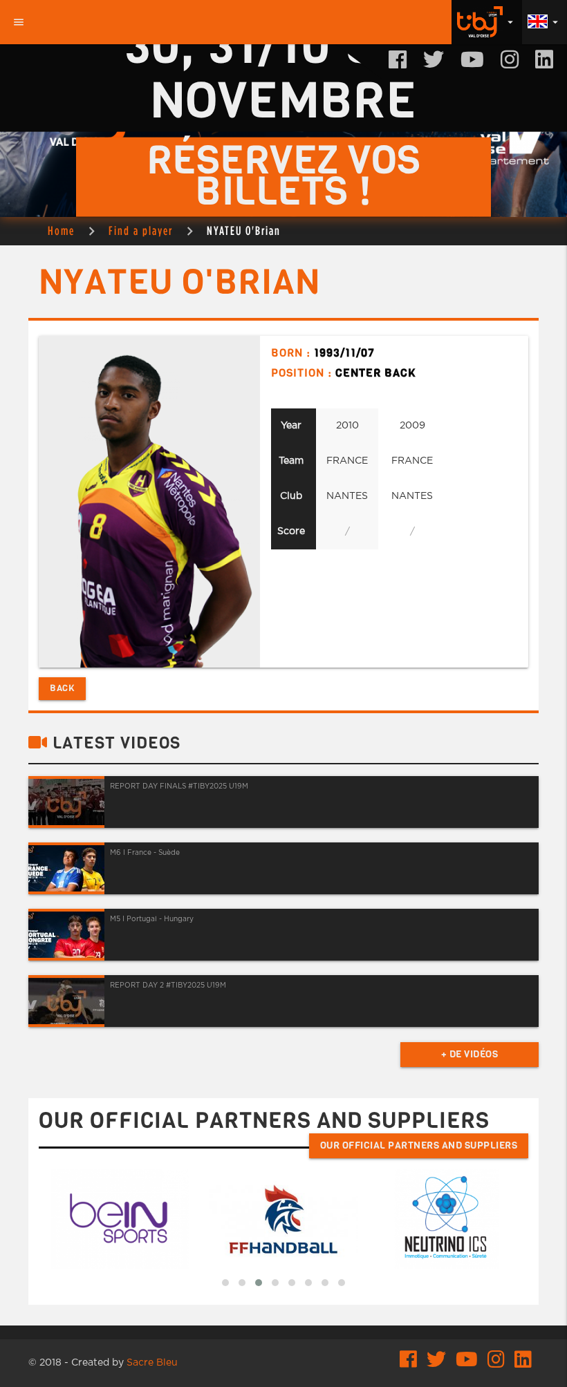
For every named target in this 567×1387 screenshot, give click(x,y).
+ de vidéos (470, 1054)
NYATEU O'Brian (244, 230)
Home (61, 230)
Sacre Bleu (152, 1363)
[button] (225, 1283)
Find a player (141, 230)
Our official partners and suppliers (419, 1145)
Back (62, 688)
